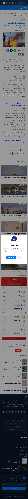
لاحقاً (19, 257)
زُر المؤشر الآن (11, 257)
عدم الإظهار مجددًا (14, 262)
